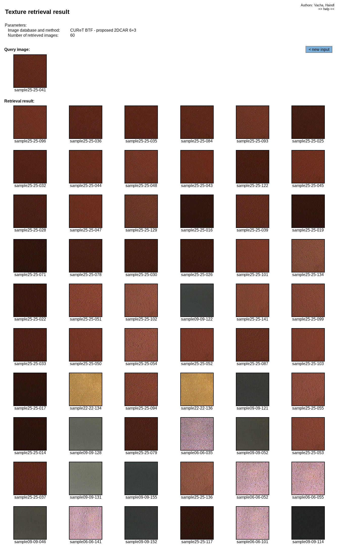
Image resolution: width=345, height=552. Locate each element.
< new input (319, 49)
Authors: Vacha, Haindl (317, 5)
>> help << (326, 9)
